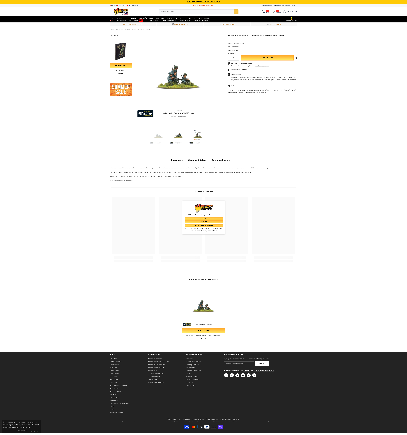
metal (287, 90)
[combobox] (196, 11)
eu (268, 90)
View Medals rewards (262, 66)
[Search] (198, 11)
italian (272, 90)
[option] (178, 77)
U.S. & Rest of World (288, 5)
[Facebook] (226, 375)
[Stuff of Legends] (121, 52)
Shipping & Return (197, 160)
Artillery (249, 90)
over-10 (292, 90)
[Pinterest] (237, 375)
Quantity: (231, 53)
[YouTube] (249, 375)
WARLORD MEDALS (291, 21)
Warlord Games (239, 43)
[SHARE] (295, 57)
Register (294, 11)
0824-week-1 (242, 90)
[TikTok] (243, 375)
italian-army (279, 90)
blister (255, 90)
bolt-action (262, 90)
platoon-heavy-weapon (235, 93)
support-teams (250, 93)
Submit (262, 364)
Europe (277, 5)
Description (177, 160)
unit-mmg (259, 93)
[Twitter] (254, 375)
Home (112, 29)
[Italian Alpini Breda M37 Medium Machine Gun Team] (203, 306)
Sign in (288, 11)
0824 (234, 90)
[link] (121, 89)
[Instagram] (232, 375)
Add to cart (121, 66)
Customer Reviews (221, 160)
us (265, 93)
